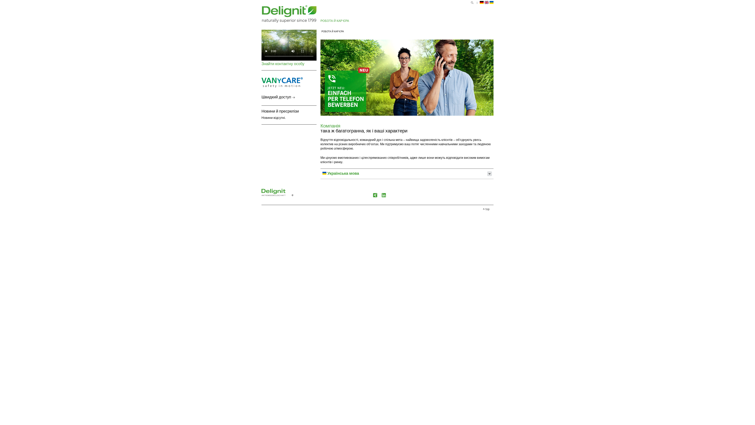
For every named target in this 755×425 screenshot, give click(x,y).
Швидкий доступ (276, 97)
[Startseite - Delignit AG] (276, 195)
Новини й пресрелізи (280, 112)
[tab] (407, 174)
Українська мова (342, 174)
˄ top (486, 209)
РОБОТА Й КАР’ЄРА (334, 20)
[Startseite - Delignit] (289, 14)
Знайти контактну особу (282, 64)
